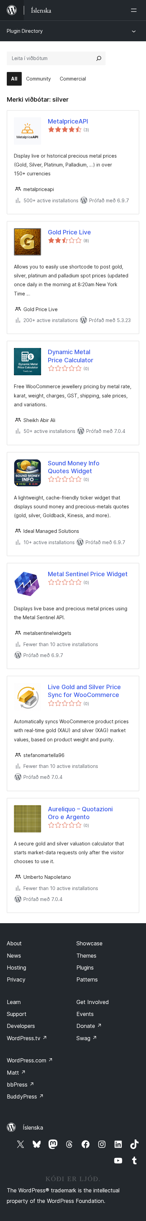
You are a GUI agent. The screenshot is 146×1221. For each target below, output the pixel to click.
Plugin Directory (25, 31)
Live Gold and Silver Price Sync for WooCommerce (84, 690)
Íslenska (33, 1127)
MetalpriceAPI (68, 121)
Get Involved (92, 1002)
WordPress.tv (27, 1038)
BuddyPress (25, 1096)
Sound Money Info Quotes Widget (73, 467)
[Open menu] (135, 10)
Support (16, 1014)
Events (85, 1014)
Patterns (87, 979)
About (14, 943)
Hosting (16, 967)
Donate (89, 1025)
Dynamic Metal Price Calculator (70, 355)
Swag (86, 1038)
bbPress (20, 1084)
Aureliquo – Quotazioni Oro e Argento (80, 812)
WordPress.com (30, 1060)
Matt (16, 1072)
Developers (21, 1025)
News (14, 955)
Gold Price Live (69, 232)
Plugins (85, 967)
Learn (14, 1002)
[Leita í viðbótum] (99, 58)
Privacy (16, 979)
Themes (86, 955)
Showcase (89, 943)
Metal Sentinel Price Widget (88, 574)
